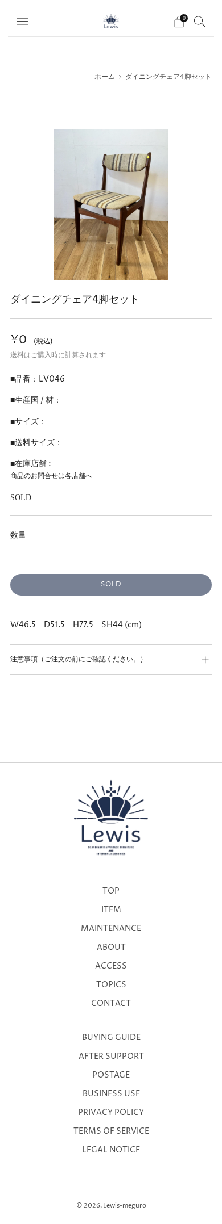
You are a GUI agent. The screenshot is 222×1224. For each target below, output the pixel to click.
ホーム (104, 77)
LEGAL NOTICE (111, 1150)
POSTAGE (111, 1075)
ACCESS (111, 966)
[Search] (199, 21)
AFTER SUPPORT (111, 1056)
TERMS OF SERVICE (111, 1131)
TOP (111, 891)
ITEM (111, 910)
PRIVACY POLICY (111, 1113)
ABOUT (111, 947)
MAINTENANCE (111, 929)
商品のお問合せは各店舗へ (51, 476)
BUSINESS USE (111, 1094)
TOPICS (111, 985)
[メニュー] (22, 21)
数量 (18, 535)
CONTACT (111, 1004)
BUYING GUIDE (111, 1038)
